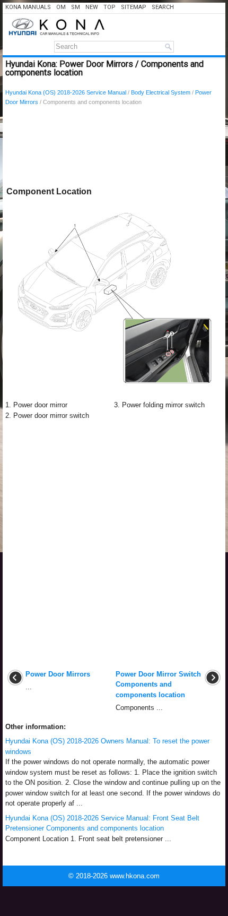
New (91, 7)
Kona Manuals (28, 7)
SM (75, 7)
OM (61, 7)
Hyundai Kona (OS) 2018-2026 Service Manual (65, 92)
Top (109, 7)
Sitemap (133, 7)
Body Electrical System (160, 92)
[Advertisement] (114, 148)
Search (163, 7)
